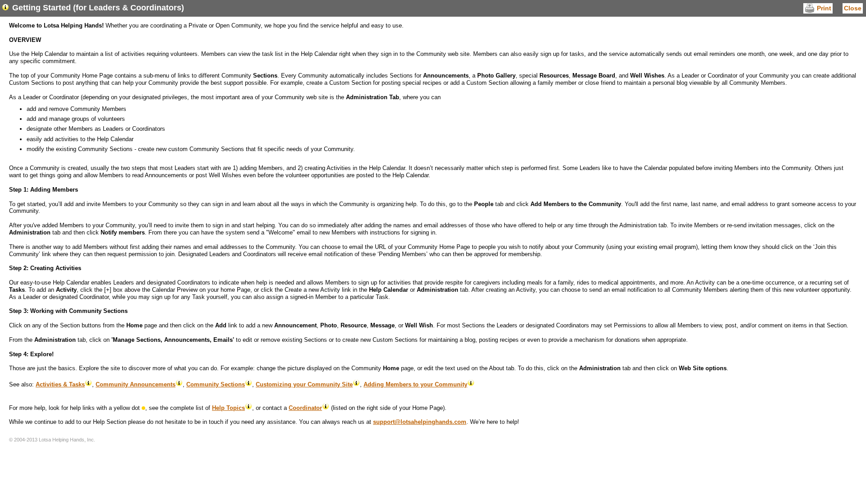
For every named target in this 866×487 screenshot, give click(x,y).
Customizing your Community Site (304, 384)
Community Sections (215, 384)
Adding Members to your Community (415, 384)
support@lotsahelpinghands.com (419, 421)
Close (852, 8)
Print (824, 8)
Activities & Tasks (60, 384)
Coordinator (305, 407)
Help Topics (228, 407)
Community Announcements (135, 384)
